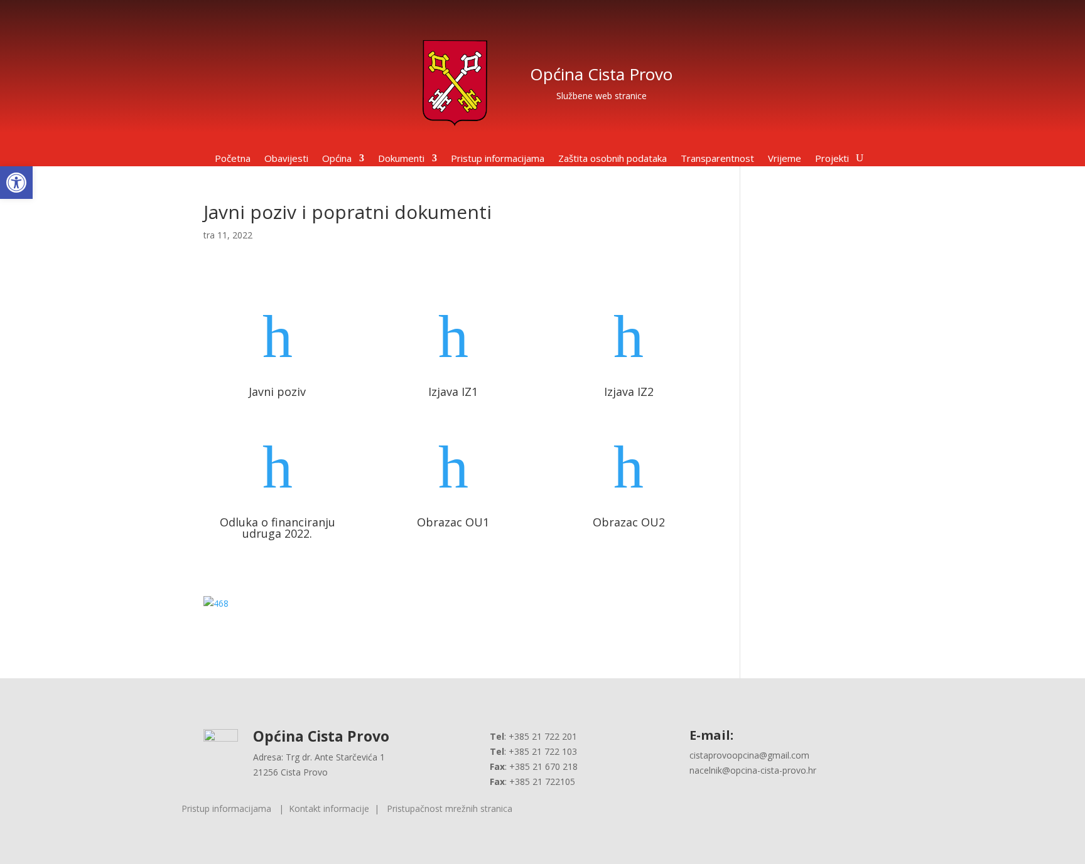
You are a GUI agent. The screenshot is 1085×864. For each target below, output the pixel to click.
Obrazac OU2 (629, 522)
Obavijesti (286, 159)
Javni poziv (277, 391)
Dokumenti (401, 159)
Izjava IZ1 (453, 391)
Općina (337, 159)
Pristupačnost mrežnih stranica (449, 808)
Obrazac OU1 (453, 522)
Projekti (832, 159)
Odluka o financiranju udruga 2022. (277, 528)
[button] (16, 182)
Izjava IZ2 (629, 391)
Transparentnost (717, 159)
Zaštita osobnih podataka (612, 159)
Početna (233, 159)
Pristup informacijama (497, 159)
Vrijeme (784, 159)
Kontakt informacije (329, 808)
